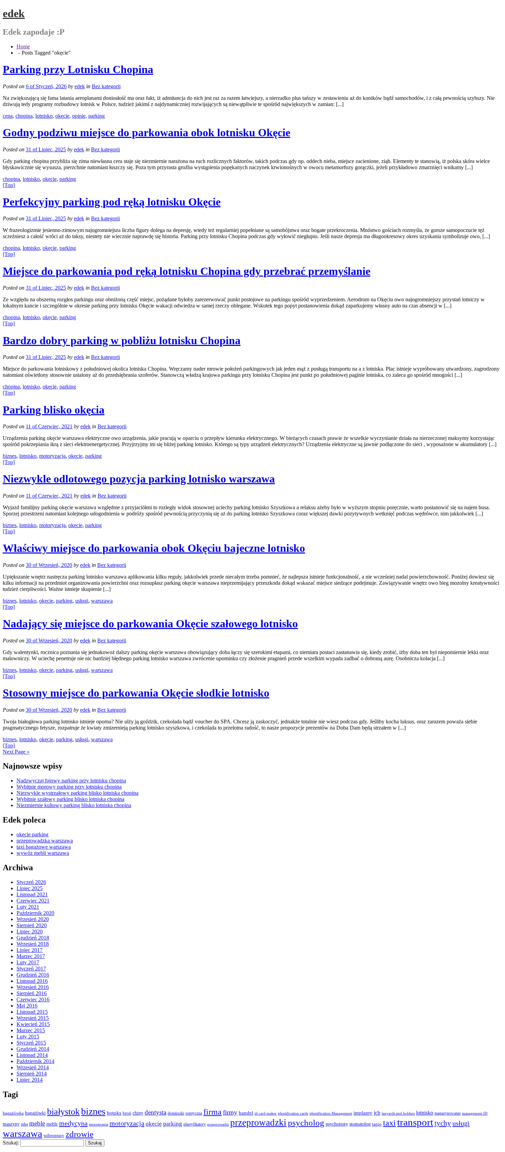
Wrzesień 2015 (32, 1018)
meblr (52, 1124)
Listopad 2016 (32, 981)
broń (127, 1113)
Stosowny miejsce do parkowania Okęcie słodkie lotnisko (136, 693)
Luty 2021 (27, 907)
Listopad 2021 (32, 894)
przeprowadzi (218, 1124)
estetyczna (194, 1113)
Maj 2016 (26, 1006)
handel (246, 1113)
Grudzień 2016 (32, 975)
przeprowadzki (258, 1122)
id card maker (266, 1113)
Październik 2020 (35, 913)
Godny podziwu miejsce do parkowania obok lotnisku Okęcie (146, 132)
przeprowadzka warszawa (44, 840)
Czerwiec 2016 (32, 999)
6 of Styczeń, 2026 (46, 86)
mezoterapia (98, 1124)
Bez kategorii (106, 86)
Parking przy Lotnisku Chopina (78, 69)
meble (37, 1123)
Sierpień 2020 (31, 925)
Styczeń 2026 (31, 882)
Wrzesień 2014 (32, 1067)
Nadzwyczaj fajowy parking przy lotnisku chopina (71, 780)
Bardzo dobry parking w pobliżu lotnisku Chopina (121, 340)
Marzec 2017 (30, 956)
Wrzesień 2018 (32, 944)
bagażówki (35, 1113)
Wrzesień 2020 (32, 919)
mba (24, 1124)
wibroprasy (54, 1135)
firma (212, 1111)
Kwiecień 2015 (33, 1024)
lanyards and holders (398, 1113)
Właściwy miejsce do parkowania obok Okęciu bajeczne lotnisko (154, 548)
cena (8, 116)
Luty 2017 (27, 962)
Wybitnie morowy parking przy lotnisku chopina (69, 787)
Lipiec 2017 (29, 950)
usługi (81, 601)
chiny (138, 1113)
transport (415, 1122)
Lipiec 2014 (29, 1080)
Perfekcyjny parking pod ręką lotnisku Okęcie (112, 202)
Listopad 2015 (32, 1012)
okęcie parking (32, 834)
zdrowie (79, 1134)
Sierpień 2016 (31, 993)
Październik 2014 (35, 1061)
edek (14, 13)
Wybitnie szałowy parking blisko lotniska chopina (70, 799)
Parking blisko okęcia (53, 410)
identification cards (293, 1113)
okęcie (62, 116)
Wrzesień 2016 (32, 987)
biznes (9, 456)
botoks (114, 1113)
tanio (377, 1124)
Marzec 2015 (30, 1030)
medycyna (73, 1123)
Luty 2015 (27, 1036)
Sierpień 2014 (31, 1074)
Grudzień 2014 (32, 1049)
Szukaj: (11, 1142)
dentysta (155, 1112)
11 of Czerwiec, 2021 (49, 426)
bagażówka (13, 1113)
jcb (377, 1113)
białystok (63, 1112)
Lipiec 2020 (29, 931)
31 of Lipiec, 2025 (46, 149)
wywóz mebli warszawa (42, 853)
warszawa (102, 601)
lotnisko (44, 116)
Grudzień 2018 (32, 938)
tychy (443, 1123)
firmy (230, 1112)
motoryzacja (52, 456)
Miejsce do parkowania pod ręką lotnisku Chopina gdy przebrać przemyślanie (186, 271)
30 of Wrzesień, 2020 (49, 565)
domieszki (176, 1113)
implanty (363, 1113)
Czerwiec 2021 (32, 901)
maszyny (11, 1124)
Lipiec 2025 (29, 888)
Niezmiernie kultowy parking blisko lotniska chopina (73, 805)
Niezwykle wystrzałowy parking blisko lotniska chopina (77, 793)
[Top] (9, 185)
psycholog (306, 1122)
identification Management (331, 1113)
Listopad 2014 (32, 1055)
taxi (389, 1122)
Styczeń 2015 (31, 1043)
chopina (24, 116)
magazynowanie (448, 1113)
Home (23, 46)
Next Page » (16, 752)
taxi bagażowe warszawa (43, 847)
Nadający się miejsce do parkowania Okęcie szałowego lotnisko (150, 623)
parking (96, 116)
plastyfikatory (194, 1124)
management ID (474, 1113)
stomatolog (360, 1124)
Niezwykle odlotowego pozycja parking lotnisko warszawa (139, 479)
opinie (79, 116)
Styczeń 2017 (31, 968)
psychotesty (337, 1124)
